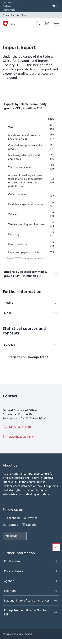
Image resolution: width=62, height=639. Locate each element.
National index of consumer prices (27, 600)
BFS (13, 23)
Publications (12, 561)
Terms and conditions (13, 633)
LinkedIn (31, 525)
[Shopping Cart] (46, 23)
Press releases (13, 571)
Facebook (13, 518)
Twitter (32, 518)
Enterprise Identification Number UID (26, 612)
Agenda (9, 581)
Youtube (12, 525)
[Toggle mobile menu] (57, 23)
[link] (31, 358)
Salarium (10, 591)
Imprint (28, 633)
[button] (56, 547)
